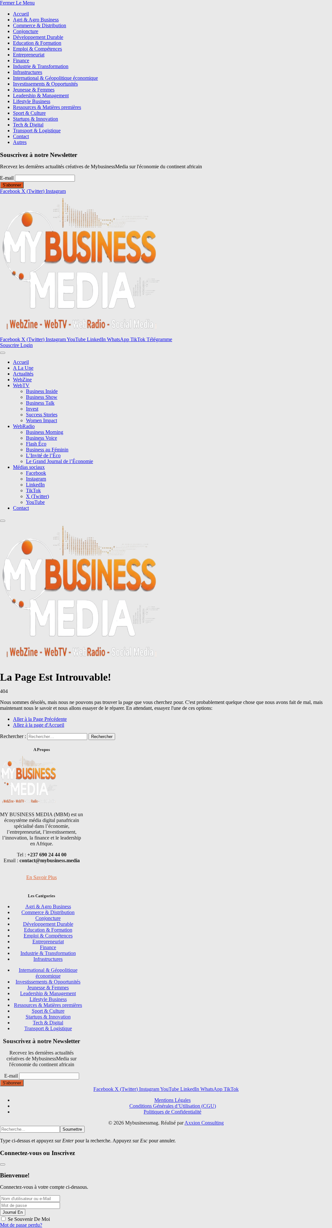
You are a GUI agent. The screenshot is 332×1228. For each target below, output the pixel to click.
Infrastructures (27, 72)
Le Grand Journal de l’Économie (59, 461)
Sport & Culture (29, 113)
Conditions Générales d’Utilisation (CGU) (172, 1106)
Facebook (36, 473)
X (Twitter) (37, 496)
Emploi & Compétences (37, 49)
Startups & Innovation (35, 119)
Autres (20, 142)
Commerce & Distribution (39, 25)
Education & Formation (37, 43)
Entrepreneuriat (28, 54)
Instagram (36, 479)
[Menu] (2, 353)
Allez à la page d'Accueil (38, 725)
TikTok (33, 490)
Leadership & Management (41, 95)
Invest (32, 408)
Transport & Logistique (37, 130)
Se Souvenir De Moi (29, 1219)
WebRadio (24, 426)
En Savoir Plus (41, 877)
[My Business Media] (81, 333)
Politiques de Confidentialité (172, 1112)
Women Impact (41, 420)
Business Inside (42, 391)
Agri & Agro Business (36, 19)
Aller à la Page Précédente (40, 719)
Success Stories (41, 414)
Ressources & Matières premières (47, 107)
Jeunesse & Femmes (33, 89)
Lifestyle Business (31, 101)
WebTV (21, 385)
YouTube (35, 502)
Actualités (23, 373)
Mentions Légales (172, 1100)
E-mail (7, 178)
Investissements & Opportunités (45, 84)
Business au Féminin (47, 449)
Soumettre (72, 1129)
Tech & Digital (28, 124)
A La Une (23, 368)
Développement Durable (38, 37)
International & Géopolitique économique (55, 78)
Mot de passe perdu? (21, 1225)
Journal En (13, 1212)
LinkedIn (35, 484)
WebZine (22, 379)
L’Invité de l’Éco (43, 455)
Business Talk (40, 403)
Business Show (41, 397)
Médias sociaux (29, 467)
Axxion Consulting (204, 1123)
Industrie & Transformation (40, 66)
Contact (21, 136)
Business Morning (44, 432)
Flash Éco (36, 444)
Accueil (21, 14)
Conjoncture (25, 31)
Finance (21, 60)
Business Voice (41, 438)
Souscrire (10, 345)
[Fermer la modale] (2, 1164)
